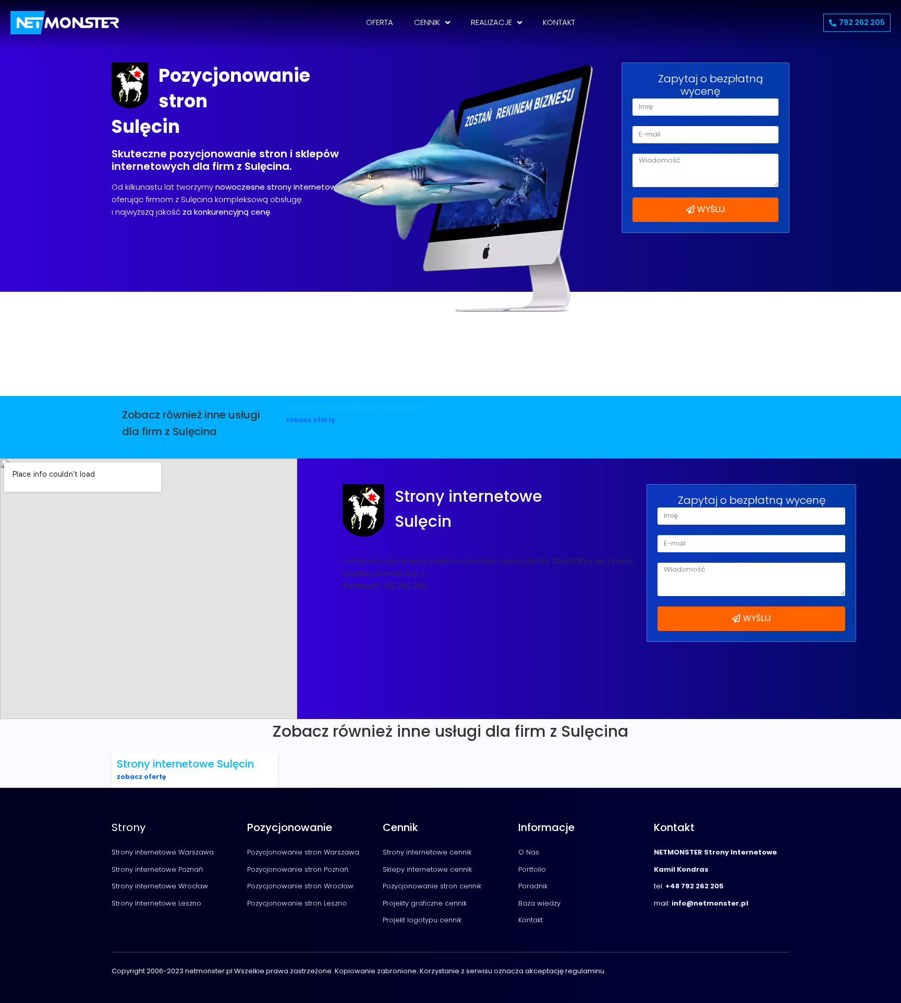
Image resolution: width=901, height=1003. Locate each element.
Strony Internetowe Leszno (156, 903)
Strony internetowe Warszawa (163, 852)
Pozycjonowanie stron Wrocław (300, 886)
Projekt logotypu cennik (422, 920)
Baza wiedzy (539, 903)
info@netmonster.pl (709, 903)
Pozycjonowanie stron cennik (432, 886)
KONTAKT (559, 22)
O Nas (528, 852)
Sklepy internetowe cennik (427, 869)
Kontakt (530, 920)
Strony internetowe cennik (427, 852)
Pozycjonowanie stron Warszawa (303, 852)
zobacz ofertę (310, 419)
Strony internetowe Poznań (157, 869)
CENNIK (427, 22)
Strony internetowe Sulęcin (354, 407)
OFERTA (379, 22)
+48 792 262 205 (694, 886)
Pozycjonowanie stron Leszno (297, 903)
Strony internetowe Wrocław (160, 886)
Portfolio (532, 869)
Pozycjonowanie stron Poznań (297, 869)
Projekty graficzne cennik (425, 903)
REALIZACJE (491, 22)
